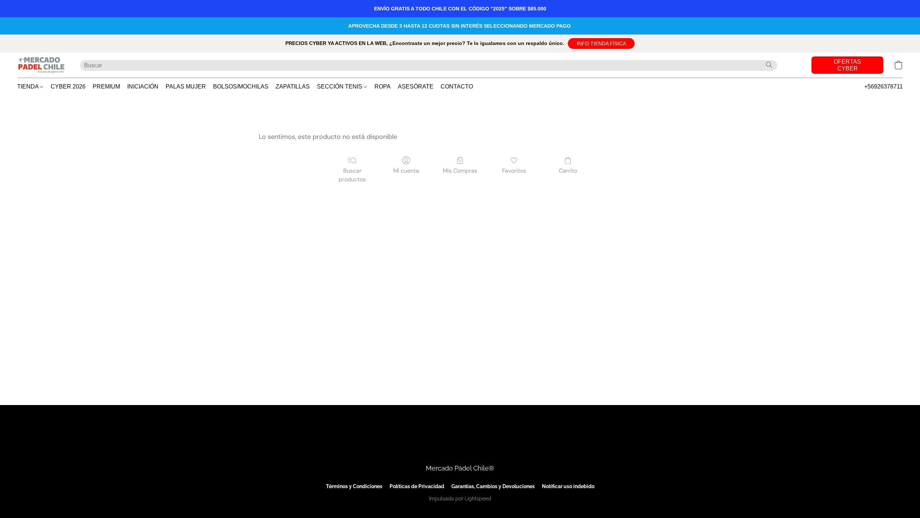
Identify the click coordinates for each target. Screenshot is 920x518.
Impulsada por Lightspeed (460, 498)
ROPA (382, 86)
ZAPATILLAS (293, 86)
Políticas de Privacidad (417, 486)
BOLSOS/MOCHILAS (240, 86)
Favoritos (514, 170)
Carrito (568, 170)
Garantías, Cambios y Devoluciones (493, 486)
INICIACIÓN (142, 86)
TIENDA (28, 86)
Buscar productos (352, 175)
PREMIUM (106, 86)
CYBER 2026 (68, 86)
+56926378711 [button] (883, 86)
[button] (601, 43)
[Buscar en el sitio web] (769, 65)
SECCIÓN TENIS (340, 86)
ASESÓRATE (415, 86)
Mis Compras (460, 170)
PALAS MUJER (186, 86)
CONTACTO (457, 86)
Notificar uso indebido (568, 486)
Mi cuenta (406, 170)
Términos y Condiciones (354, 486)
